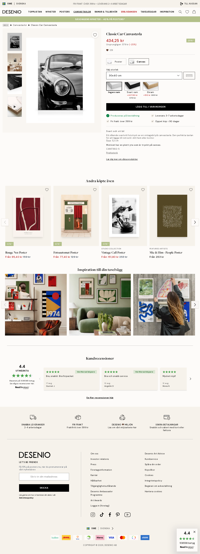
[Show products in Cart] (194, 12)
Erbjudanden (129, 11)
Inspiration (167, 11)
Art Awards (96, 500)
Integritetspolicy (153, 480)
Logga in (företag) (100, 505)
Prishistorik (112, 152)
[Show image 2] (15, 62)
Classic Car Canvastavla (44, 25)
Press (93, 464)
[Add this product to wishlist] (95, 34)
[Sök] (180, 12)
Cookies (149, 475)
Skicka (44, 487)
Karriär (94, 475)
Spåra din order (153, 464)
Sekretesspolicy (26, 498)
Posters (65, 11)
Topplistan (35, 11)
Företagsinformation (101, 470)
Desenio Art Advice (155, 453)
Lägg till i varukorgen (150, 106)
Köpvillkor (150, 470)
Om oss (94, 453)
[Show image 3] (15, 84)
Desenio (109, 545)
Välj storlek (112, 69)
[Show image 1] (15, 42)
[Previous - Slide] (103, 90)
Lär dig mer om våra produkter (122, 159)
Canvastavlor (82, 11)
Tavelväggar (148, 11)
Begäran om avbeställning (158, 486)
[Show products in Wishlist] (187, 12)
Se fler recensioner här (100, 397)
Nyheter (51, 11)
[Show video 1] (15, 107)
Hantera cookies (153, 491)
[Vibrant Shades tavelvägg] (164, 305)
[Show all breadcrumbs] (5, 25)
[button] (189, 75)
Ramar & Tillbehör (106, 11)
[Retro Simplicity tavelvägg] (36, 305)
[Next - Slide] (197, 90)
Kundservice (151, 459)
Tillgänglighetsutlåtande (103, 486)
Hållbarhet (96, 480)
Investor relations (100, 459)
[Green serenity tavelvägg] (100, 305)
